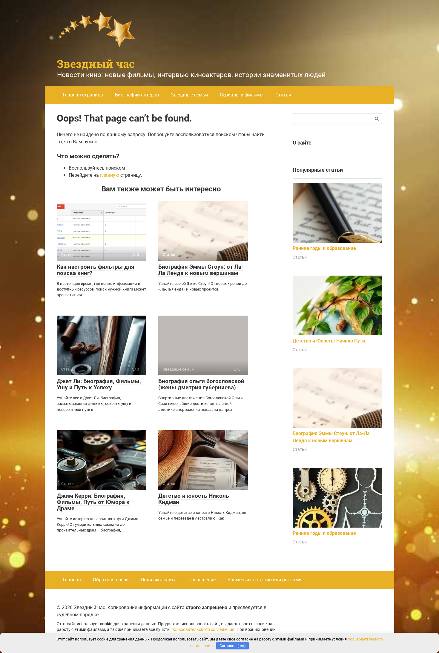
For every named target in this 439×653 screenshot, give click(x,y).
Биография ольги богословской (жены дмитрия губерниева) (201, 384)
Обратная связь (111, 580)
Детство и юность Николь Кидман (193, 499)
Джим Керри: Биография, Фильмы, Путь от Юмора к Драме (93, 502)
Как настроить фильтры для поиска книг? (95, 269)
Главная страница (83, 95)
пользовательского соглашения (202, 629)
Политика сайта (158, 580)
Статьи (283, 95)
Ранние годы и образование (324, 248)
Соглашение (202, 580)
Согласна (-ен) (233, 645)
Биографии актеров (137, 95)
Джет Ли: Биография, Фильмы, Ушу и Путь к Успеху (99, 384)
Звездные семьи (189, 95)
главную (109, 175)
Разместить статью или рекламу (264, 580)
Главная (72, 580)
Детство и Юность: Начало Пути (329, 341)
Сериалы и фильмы (241, 95)
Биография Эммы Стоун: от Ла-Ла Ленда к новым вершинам (200, 269)
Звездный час (96, 63)
